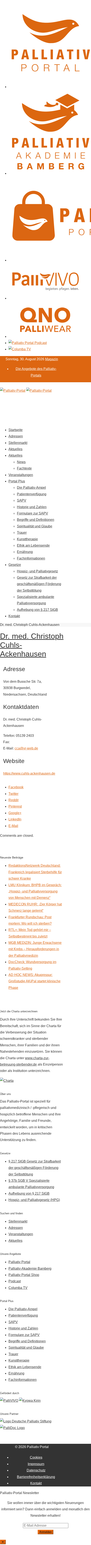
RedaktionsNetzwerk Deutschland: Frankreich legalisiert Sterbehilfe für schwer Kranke (35, 872)
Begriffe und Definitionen (35, 519)
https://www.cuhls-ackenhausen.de (29, 773)
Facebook (15, 787)
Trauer (22, 532)
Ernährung (25, 552)
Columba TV (18, 1288)
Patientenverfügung (31, 494)
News (21, 462)
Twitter (13, 794)
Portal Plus (16, 481)
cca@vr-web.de (26, 748)
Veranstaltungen (20, 475)
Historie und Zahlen (32, 507)
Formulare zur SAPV (32, 513)
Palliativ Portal (19, 1262)
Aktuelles (15, 449)
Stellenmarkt (17, 443)
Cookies (36, 1457)
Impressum (36, 1464)
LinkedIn (14, 819)
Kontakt (14, 616)
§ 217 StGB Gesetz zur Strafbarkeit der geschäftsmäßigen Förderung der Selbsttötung (34, 1168)
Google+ (14, 813)
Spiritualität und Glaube (34, 526)
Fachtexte (24, 468)
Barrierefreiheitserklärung (36, 1477)
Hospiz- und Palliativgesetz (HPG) (34, 1200)
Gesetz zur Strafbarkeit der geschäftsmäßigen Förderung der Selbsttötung (39, 584)
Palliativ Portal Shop (23, 1275)
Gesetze (14, 564)
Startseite (15, 430)
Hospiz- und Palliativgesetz (37, 571)
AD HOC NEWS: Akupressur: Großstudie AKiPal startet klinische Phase (34, 981)
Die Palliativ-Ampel (31, 487)
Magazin (51, 359)
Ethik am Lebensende (33, 545)
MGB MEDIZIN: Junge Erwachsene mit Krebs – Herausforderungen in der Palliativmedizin (35, 949)
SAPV (21, 500)
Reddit (13, 800)
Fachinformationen (31, 558)
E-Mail (13, 826)
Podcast (14, 1281)
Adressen (15, 436)
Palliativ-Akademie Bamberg (29, 1268)
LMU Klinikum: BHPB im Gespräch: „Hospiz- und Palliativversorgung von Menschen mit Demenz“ (35, 891)
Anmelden (45, 1532)
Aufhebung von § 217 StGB (37, 609)
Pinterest (15, 806)
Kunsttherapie (27, 539)
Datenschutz (36, 1470)
